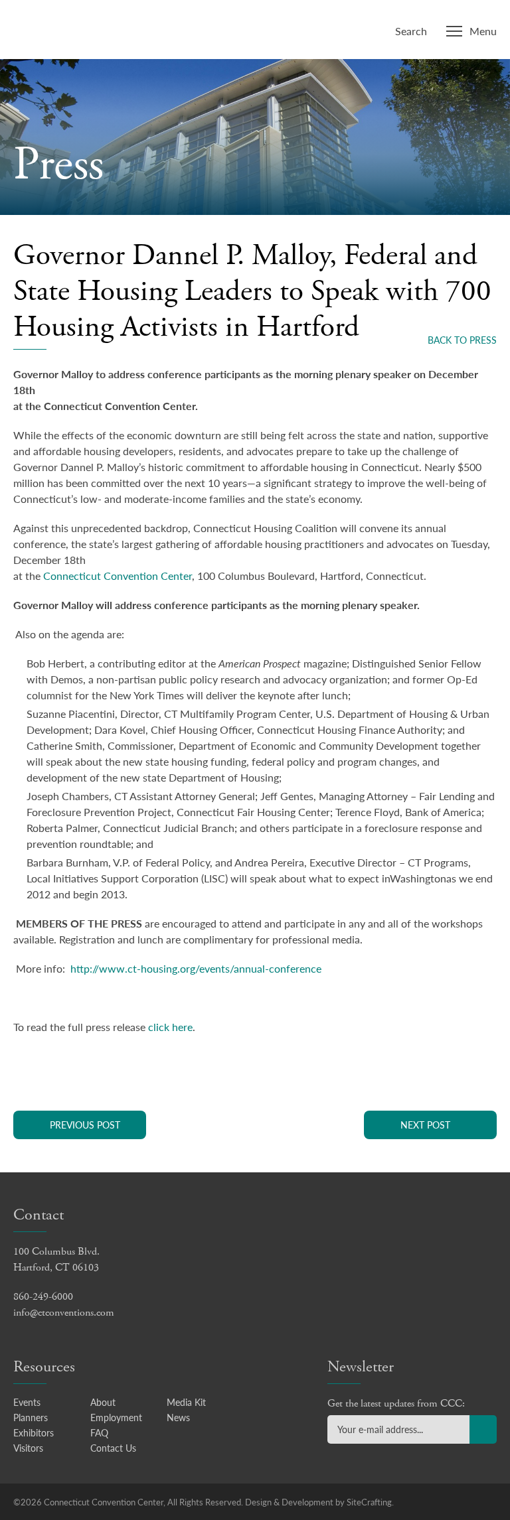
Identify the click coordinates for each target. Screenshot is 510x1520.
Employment (116, 1417)
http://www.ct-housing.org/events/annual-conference (195, 968)
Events (27, 1402)
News (178, 1417)
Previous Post (85, 1124)
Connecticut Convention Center (98, 28)
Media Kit (186, 1402)
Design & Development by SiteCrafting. (319, 1501)
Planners (30, 1417)
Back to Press (462, 339)
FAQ (99, 1432)
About (103, 1402)
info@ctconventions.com (63, 1313)
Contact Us (113, 1448)
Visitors (28, 1448)
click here (170, 1026)
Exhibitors (33, 1432)
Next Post (425, 1124)
